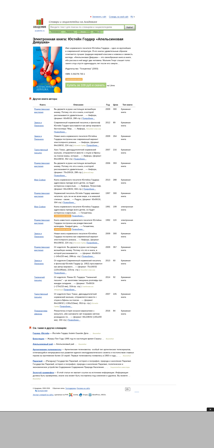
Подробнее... (88, 118)
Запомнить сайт (99, 17)
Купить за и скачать (86, 85)
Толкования (56, 32)
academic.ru (40, 31)
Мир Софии (40, 180)
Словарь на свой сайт (118, 17)
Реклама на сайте (83, 388)
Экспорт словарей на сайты (43, 395)
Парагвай (38, 361)
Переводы (70, 32)
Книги (83, 32)
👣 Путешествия (41, 390)
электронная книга (62, 216)
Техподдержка (70, 388)
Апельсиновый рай (43, 344)
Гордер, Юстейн (41, 333)
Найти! (130, 27)
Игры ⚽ (96, 32)
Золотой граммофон (43, 372)
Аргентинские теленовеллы (47, 349)
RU (132, 17)
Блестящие (38, 338)
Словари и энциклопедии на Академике (73, 21)
